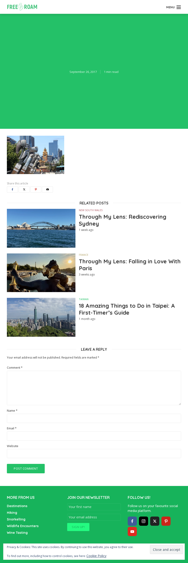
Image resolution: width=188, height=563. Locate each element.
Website (12, 446)
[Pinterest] (166, 521)
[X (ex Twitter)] (154, 521)
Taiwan (83, 299)
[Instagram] (143, 521)
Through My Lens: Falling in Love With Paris (130, 265)
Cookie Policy (96, 556)
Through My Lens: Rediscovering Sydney (122, 220)
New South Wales (90, 210)
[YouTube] (132, 531)
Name (12, 411)
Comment (14, 368)
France (83, 254)
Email (12, 428)
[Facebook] (132, 521)
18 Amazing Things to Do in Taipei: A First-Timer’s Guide (127, 309)
